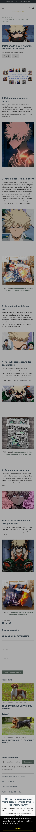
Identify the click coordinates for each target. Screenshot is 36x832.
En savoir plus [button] (15, 823)
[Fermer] (33, 797)
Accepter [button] (18, 828)
